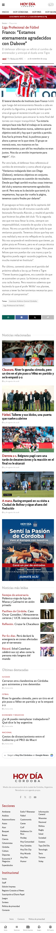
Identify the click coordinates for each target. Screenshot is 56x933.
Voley (40, 861)
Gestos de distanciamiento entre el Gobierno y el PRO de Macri (23, 738)
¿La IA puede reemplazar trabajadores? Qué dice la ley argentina (26, 720)
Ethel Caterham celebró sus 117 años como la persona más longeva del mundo (18, 653)
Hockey (23, 837)
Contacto (6, 910)
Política (41, 826)
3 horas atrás (8, 688)
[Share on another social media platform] (48, 317)
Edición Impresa (8, 886)
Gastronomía (25, 819)
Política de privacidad (11, 906)
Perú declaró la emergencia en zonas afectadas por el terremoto (20, 639)
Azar (4, 827)
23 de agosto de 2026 (11, 381)
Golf (22, 827)
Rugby (41, 830)
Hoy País (36, 12)
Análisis (5, 815)
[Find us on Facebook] (20, 797)
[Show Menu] (3, 4)
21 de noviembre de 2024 (37, 58)
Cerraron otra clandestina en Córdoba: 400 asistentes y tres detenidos (25, 682)
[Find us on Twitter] (25, 797)
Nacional (7, 732)
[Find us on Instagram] (30, 797)
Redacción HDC (16, 58)
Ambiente (6, 811)
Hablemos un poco (26, 832)
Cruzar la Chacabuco (20, 624)
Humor (23, 861)
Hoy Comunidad (27, 841)
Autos (4, 823)
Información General (43, 812)
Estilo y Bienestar (27, 811)
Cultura (5, 851)
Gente (23, 823)
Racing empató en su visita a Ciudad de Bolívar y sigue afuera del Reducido (25, 504)
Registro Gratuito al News (13, 890)
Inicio (5, 12)
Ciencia (5, 839)
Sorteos (5, 902)
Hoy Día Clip (25, 849)
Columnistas (7, 843)
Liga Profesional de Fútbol (13, 305)
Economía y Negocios (13, 715)
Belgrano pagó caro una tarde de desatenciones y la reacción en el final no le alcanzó (28, 459)
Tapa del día (44, 845)
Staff (4, 882)
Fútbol (7, 364)
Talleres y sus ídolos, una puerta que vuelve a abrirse (27, 416)
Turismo (41, 857)
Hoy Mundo (25, 853)
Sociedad (42, 837)
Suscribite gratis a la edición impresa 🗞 (28, 17)
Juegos (5, 898)
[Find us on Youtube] (35, 797)
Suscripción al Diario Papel (13, 894)
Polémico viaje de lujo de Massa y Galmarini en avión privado (18, 600)
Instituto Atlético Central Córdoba (23, 301)
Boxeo (4, 835)
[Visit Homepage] (27, 4)
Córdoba (5, 847)
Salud (40, 834)
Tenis (40, 853)
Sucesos (6, 677)
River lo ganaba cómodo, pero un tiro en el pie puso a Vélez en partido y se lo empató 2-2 (28, 373)
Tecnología (42, 849)
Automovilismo (8, 819)
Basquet (5, 831)
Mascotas (42, 818)
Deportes (13, 23)
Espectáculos (7, 865)
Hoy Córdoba (20, 12)
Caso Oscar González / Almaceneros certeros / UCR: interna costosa (20, 614)
